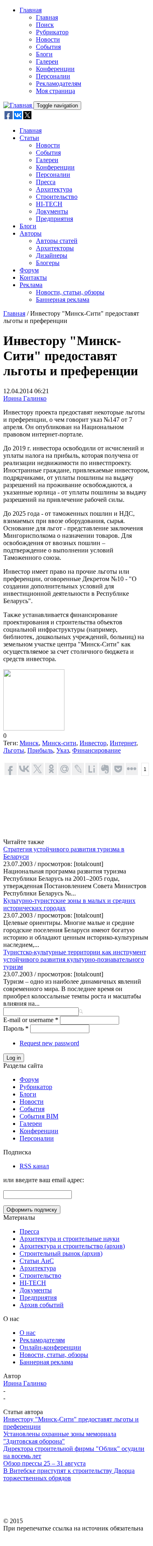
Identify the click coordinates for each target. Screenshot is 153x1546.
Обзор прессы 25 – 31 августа (44, 1463)
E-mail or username (30, 1019)
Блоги (44, 54)
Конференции (55, 68)
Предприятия (54, 218)
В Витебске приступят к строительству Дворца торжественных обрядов (69, 1474)
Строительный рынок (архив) (61, 1253)
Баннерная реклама (62, 299)
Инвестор (93, 743)
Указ (62, 750)
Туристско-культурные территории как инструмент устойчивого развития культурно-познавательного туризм (74, 959)
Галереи (47, 61)
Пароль (16, 1028)
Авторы (31, 233)
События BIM (39, 1116)
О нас (27, 1332)
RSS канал (34, 1166)
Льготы (13, 750)
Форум (29, 270)
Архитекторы (55, 248)
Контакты (33, 277)
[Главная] (18, 105)
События (48, 46)
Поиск (45, 24)
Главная (31, 10)
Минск (29, 743)
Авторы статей (57, 240)
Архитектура (54, 189)
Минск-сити (59, 743)
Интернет (123, 743)
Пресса (45, 181)
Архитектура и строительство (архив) (72, 1246)
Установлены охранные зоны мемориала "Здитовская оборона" (59, 1437)
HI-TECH (49, 203)
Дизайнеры (51, 255)
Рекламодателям (58, 83)
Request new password (49, 1043)
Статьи (29, 137)
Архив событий (42, 1304)
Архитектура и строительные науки (70, 1238)
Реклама (31, 284)
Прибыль (40, 750)
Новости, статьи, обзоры (70, 292)
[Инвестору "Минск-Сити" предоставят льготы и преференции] (33, 728)
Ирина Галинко (25, 398)
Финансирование (96, 750)
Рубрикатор (52, 32)
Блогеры (48, 262)
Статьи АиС (37, 1260)
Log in (14, 1058)
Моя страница (55, 90)
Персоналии (53, 76)
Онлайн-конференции (50, 1347)
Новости (48, 39)
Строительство (57, 196)
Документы (52, 211)
